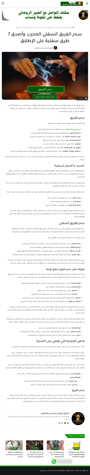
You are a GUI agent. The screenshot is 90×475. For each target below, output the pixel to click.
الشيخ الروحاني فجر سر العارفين (43, 48)
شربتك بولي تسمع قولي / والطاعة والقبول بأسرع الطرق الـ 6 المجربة (76, 455)
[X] (62, 423)
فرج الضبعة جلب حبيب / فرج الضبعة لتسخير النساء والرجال (56, 455)
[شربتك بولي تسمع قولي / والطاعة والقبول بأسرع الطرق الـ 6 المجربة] (76, 445)
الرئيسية (70, 28)
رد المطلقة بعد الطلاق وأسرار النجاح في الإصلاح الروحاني (14, 455)
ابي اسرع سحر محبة (74, 129)
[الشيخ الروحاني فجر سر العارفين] (72, 4)
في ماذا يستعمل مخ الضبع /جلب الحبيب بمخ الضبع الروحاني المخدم (35, 455)
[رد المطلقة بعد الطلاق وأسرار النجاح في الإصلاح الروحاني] (14, 445)
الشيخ (66, 401)
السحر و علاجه (61, 28)
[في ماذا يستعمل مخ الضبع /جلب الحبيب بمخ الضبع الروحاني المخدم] (34, 445)
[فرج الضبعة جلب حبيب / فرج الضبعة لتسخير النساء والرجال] (55, 445)
